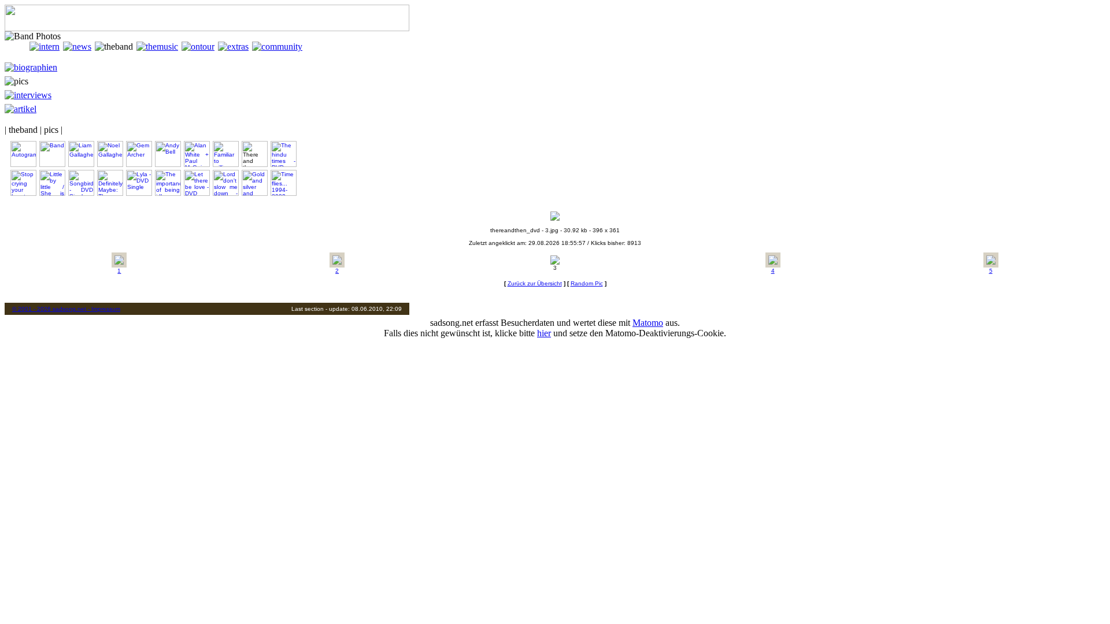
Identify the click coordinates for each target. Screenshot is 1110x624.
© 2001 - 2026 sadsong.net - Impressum (66, 309)
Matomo (647, 323)
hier (544, 333)
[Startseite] (17, 46)
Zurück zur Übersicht (535, 283)
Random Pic (587, 283)
